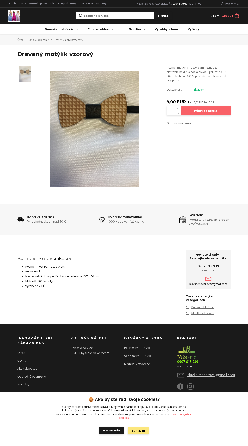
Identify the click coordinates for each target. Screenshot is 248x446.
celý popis (173, 80)
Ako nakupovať (38, 3)
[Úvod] (29, 16)
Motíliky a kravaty (202, 313)
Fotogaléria (86, 3)
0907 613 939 (180, 3)
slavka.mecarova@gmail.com (208, 284)
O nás (12, 3)
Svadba (135, 29)
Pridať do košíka (205, 110)
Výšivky (193, 29)
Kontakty (101, 3)
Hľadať (163, 15)
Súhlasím (138, 430)
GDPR (22, 3)
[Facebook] (182, 388)
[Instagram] (192, 388)
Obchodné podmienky (63, 3)
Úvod (20, 39)
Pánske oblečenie (101, 29)
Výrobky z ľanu (166, 29)
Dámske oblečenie (59, 29)
